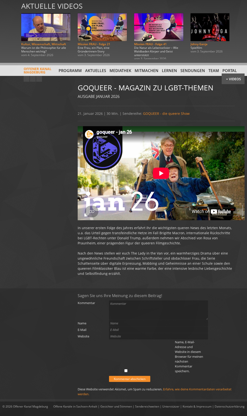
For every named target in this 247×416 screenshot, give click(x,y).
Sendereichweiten (147, 406)
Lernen (169, 70)
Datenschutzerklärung (230, 406)
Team (213, 70)
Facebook (33, 79)
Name (82, 323)
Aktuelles (95, 70)
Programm (70, 70)
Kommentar (86, 303)
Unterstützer (170, 406)
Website (83, 336)
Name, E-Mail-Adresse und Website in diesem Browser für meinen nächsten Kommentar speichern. (189, 356)
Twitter (39, 79)
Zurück (9, 30)
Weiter (237, 30)
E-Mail (82, 330)
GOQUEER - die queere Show (166, 113)
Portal (229, 70)
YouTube (26, 79)
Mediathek (120, 70)
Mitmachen (146, 70)
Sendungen (192, 70)
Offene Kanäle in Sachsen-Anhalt (75, 406)
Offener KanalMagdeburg (37, 70)
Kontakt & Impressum (197, 406)
